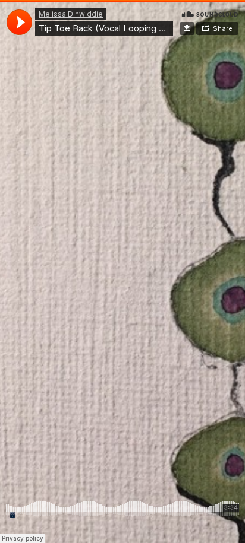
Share (223, 28)
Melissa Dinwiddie (71, 13)
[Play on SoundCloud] (209, 13)
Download (187, 28)
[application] (19, 22)
